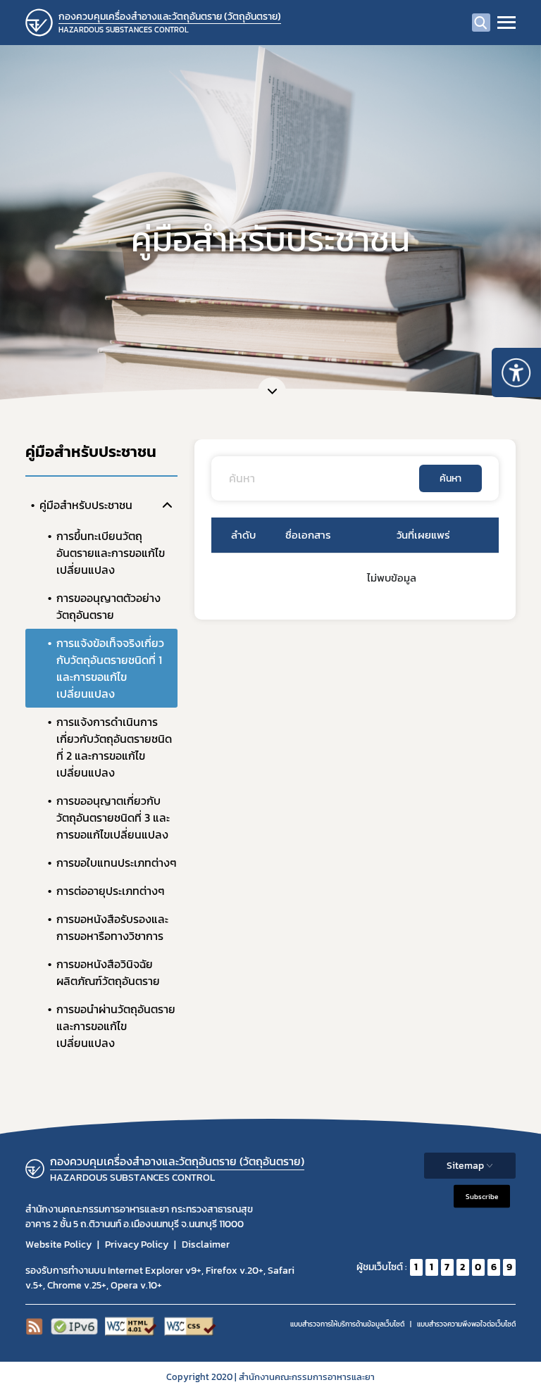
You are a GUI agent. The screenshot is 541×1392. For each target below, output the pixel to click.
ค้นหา (450, 478)
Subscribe (482, 1196)
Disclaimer (206, 1244)
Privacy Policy (136, 1244)
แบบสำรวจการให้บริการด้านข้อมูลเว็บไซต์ (347, 1324)
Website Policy (58, 1244)
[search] (481, 22)
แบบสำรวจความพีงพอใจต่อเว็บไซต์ (466, 1324)
